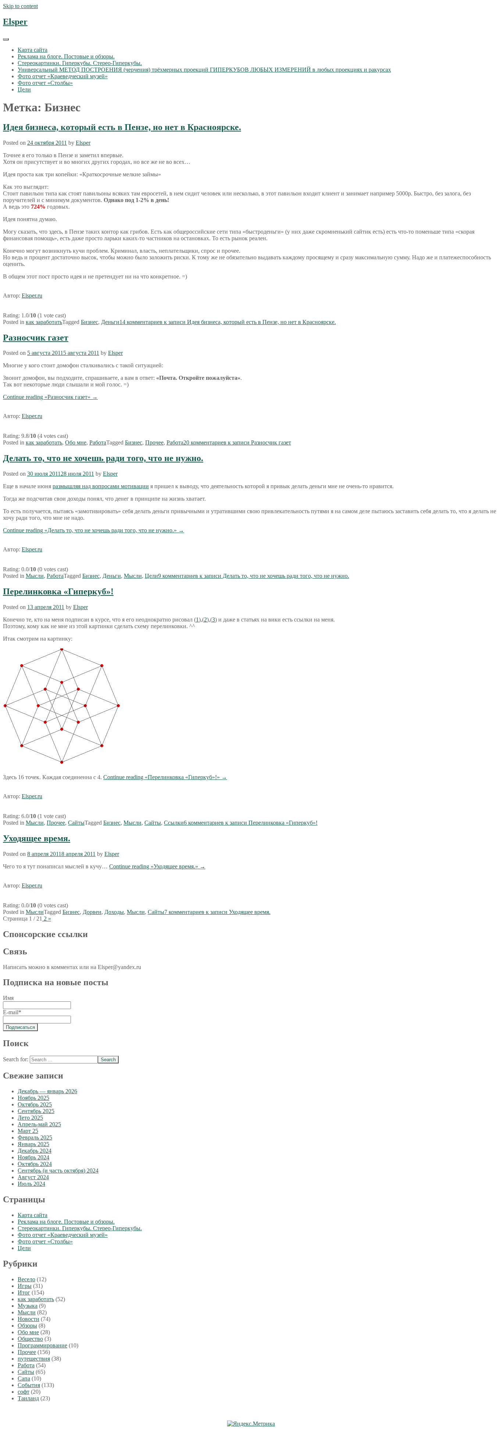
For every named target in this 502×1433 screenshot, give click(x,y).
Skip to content (20, 6)
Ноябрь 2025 (33, 1098)
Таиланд (28, 1398)
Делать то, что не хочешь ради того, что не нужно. (103, 458)
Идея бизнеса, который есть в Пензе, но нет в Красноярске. (122, 127)
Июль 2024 (31, 1184)
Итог (24, 1292)
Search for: (15, 1059)
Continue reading (50, 397)
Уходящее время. (36, 838)
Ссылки (174, 823)
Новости (28, 1319)
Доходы (114, 912)
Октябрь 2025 (35, 1104)
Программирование (42, 1345)
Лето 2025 (30, 1118)
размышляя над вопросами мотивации (101, 486)
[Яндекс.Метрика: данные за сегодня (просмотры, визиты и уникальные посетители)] (251, 1424)
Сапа (24, 1378)
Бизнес (89, 322)
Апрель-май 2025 (39, 1124)
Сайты (76, 823)
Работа (97, 442)
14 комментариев (227, 322)
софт (23, 1392)
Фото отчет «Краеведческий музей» (63, 76)
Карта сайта (32, 50)
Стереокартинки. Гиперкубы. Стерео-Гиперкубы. (80, 63)
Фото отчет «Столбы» (45, 83)
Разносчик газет (35, 337)
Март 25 (28, 1131)
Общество (30, 1339)
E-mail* (12, 1012)
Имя (8, 998)
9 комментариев (253, 576)
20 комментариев (237, 442)
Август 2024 (33, 1177)
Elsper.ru (32, 295)
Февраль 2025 (35, 1137)
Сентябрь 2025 (36, 1111)
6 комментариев (251, 823)
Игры (25, 1286)
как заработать (44, 322)
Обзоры (27, 1325)
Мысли (35, 576)
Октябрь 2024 (35, 1164)
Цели (24, 89)
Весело (26, 1279)
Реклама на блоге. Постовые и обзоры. (66, 56)
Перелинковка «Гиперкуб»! (58, 591)
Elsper (15, 21)
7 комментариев (217, 912)
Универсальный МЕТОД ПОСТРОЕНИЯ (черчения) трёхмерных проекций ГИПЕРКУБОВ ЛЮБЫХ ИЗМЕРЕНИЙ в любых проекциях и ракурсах (204, 69)
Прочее (154, 442)
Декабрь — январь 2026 (47, 1091)
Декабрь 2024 (34, 1151)
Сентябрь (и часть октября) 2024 (58, 1170)
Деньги (110, 322)
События (29, 1385)
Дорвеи (92, 912)
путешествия (34, 1358)
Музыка (27, 1306)
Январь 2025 (33, 1144)
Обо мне (75, 442)
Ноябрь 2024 (33, 1157)
